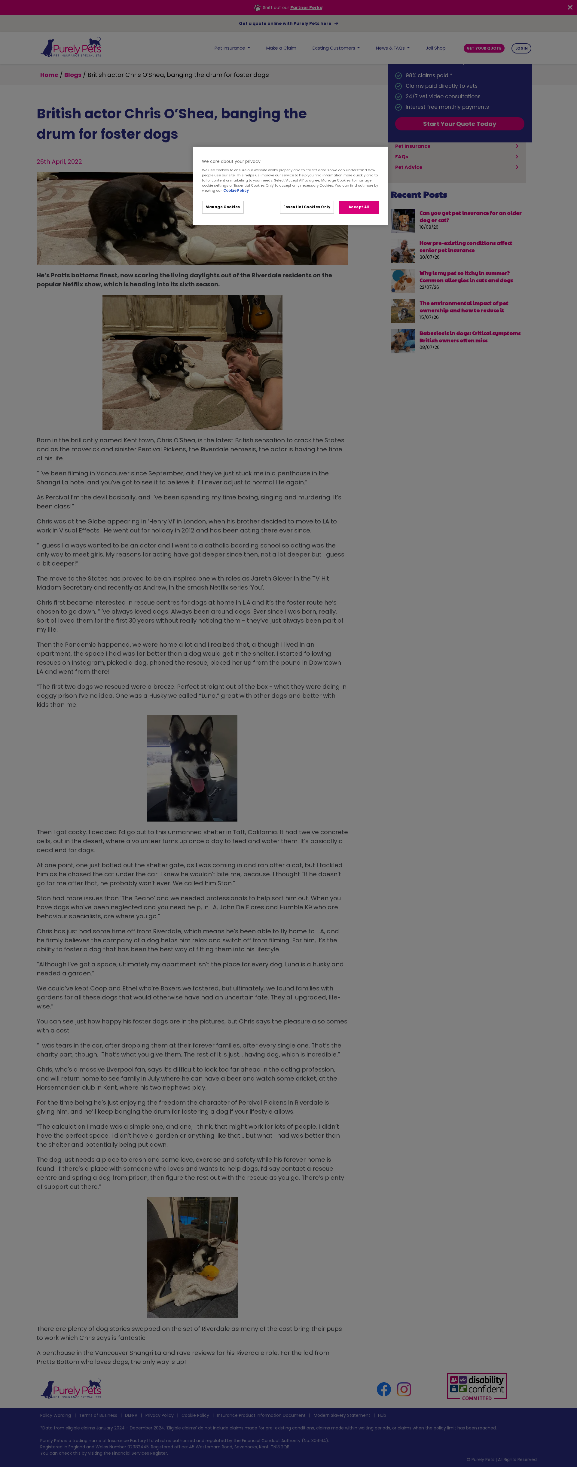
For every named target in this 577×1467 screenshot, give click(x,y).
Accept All (359, 207)
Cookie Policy (236, 190)
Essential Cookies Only (307, 207)
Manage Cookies (223, 207)
